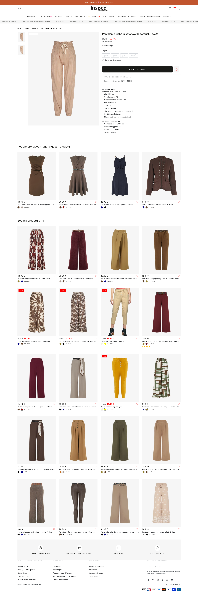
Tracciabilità (93, 576)
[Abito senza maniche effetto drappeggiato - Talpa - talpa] (22, 207)
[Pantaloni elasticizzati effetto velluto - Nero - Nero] (18, 534)
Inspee (25, 584)
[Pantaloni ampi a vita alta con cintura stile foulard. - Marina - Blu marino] (63, 409)
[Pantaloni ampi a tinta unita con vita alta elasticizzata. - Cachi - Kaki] (143, 344)
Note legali (57, 570)
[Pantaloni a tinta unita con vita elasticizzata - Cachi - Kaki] (143, 472)
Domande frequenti (96, 566)
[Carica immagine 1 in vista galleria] (21, 37)
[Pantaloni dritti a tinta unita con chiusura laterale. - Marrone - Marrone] (102, 281)
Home (19, 28)
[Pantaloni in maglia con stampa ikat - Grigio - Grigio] (143, 534)
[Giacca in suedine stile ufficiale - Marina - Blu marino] (143, 207)
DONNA (27, 28)
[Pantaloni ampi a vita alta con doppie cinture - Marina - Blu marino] (105, 534)
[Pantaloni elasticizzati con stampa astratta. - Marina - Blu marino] (143, 409)
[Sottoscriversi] (179, 567)
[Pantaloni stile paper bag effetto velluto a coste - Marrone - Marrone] (143, 281)
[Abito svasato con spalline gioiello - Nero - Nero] (105, 207)
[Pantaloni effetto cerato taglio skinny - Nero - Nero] (63, 534)
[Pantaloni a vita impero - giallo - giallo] (105, 344)
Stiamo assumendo (60, 580)
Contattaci (92, 570)
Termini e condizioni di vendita (64, 576)
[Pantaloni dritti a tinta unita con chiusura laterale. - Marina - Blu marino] (105, 281)
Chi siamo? (57, 566)
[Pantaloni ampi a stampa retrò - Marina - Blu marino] (22, 281)
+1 (152, 281)
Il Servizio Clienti (24, 576)
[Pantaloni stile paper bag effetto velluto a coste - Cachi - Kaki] (147, 281)
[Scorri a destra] (96, 81)
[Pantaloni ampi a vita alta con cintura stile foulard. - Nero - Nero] (60, 409)
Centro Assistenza (95, 573)
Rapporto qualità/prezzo (62, 573)
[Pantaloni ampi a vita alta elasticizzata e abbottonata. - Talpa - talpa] (63, 472)
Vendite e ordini (23, 566)
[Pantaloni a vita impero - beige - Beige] (102, 409)
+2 (27, 207)
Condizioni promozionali (26, 580)
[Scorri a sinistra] (30, 81)
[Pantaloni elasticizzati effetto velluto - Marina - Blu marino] (22, 534)
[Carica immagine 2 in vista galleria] (21, 50)
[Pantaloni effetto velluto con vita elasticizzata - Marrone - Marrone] (63, 281)
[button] (19, 8)
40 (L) (125, 56)
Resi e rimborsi (23, 573)
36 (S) (107, 56)
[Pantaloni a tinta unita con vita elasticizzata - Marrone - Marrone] (105, 472)
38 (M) (116, 56)
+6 (152, 343)
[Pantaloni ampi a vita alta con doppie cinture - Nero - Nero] (102, 534)
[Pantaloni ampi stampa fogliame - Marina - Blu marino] (18, 344)
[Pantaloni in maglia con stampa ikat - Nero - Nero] (147, 534)
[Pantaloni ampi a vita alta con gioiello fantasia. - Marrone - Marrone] (18, 409)
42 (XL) (134, 56)
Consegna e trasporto (26, 570)
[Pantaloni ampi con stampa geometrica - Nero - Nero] (63, 344)
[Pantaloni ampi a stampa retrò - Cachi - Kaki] (18, 281)
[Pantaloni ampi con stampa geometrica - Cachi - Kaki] (60, 344)
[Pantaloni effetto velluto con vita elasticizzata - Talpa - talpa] (60, 281)
